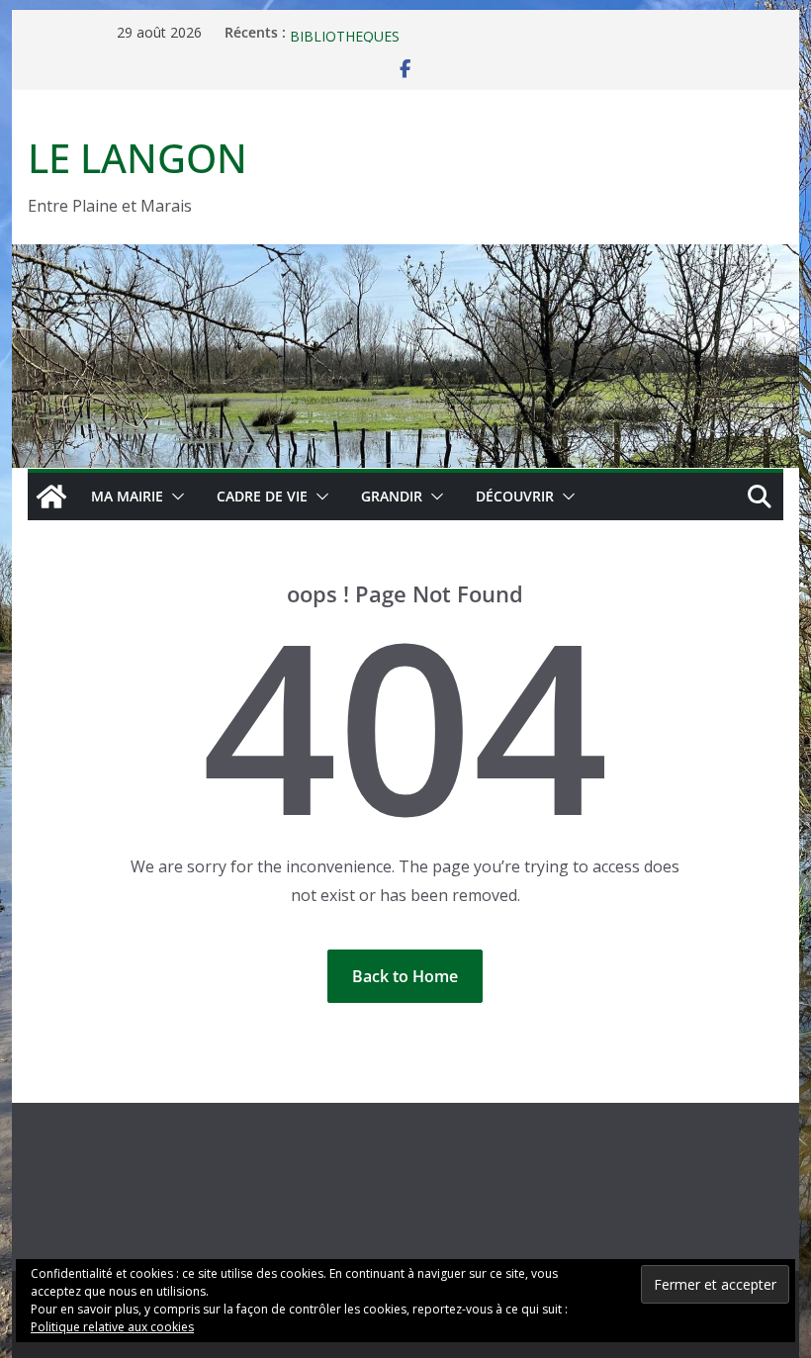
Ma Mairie (127, 496)
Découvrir (515, 496)
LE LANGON (137, 158)
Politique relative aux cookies (112, 1326)
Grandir (391, 496)
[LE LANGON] (405, 258)
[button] (174, 496)
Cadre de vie (262, 496)
